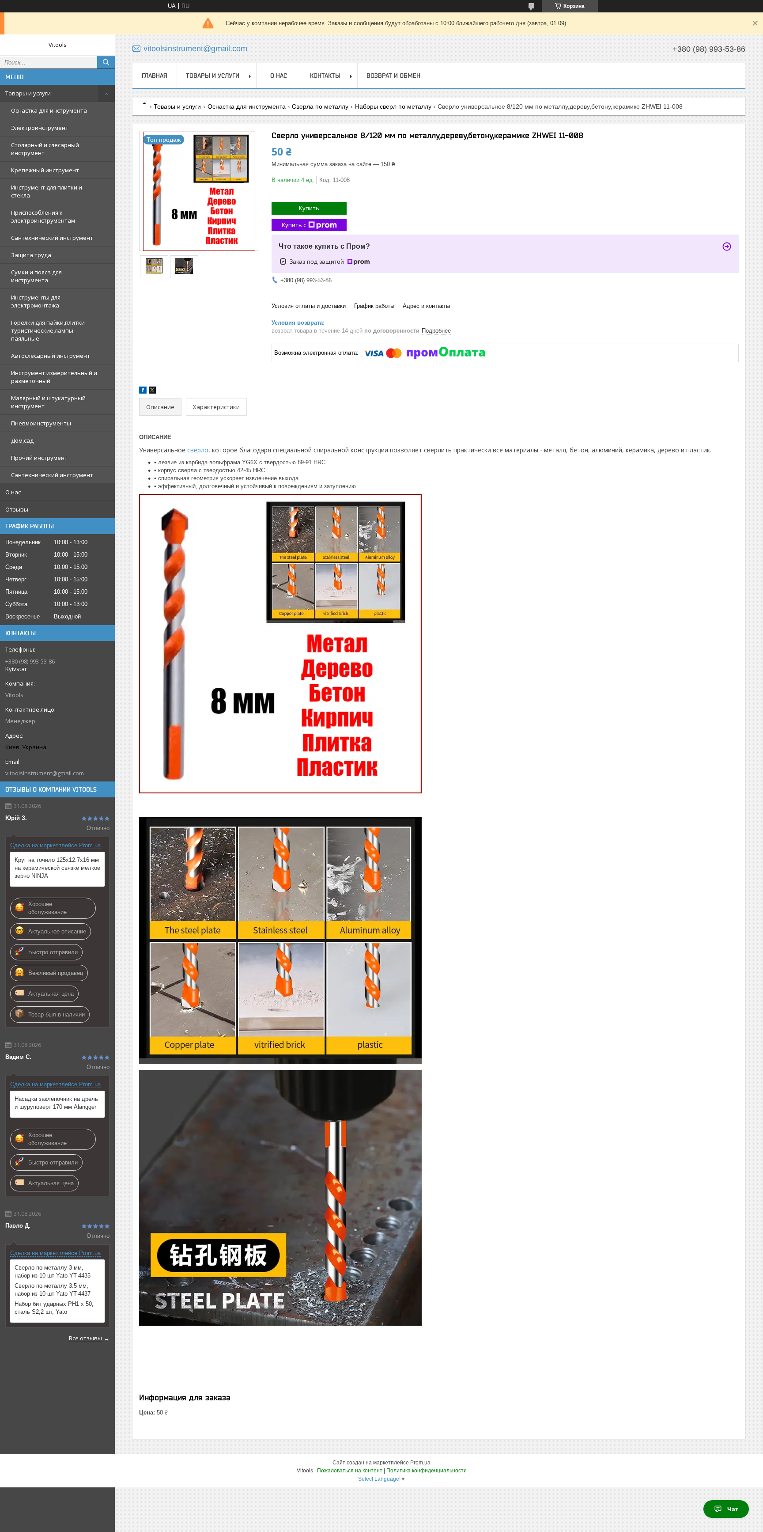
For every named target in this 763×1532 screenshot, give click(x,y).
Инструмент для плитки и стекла (46, 191)
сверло (197, 450)
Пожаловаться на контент (349, 1471)
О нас (13, 492)
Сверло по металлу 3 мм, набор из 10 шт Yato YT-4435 (53, 1271)
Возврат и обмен (393, 75)
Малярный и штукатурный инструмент (48, 402)
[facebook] (143, 391)
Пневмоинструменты (41, 423)
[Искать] (106, 62)
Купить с (294, 225)
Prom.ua (420, 1463)
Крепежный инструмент (45, 170)
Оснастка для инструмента (49, 110)
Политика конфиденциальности (426, 1471)
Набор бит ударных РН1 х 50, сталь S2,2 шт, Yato (54, 1308)
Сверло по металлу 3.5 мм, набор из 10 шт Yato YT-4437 (53, 1289)
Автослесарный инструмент (50, 356)
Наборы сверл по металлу (393, 106)
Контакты (325, 75)
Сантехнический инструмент (52, 238)
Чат (732, 1509)
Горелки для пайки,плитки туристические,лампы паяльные (48, 330)
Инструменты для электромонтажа (35, 301)
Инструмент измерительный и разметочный (54, 377)
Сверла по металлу (320, 106)
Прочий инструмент (39, 458)
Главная (154, 75)
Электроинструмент (39, 128)
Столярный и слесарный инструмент (45, 149)
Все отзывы (85, 1338)
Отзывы (16, 509)
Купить (309, 208)
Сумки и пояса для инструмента (36, 276)
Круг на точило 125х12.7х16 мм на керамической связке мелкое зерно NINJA (57, 868)
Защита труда (31, 255)
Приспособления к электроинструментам (43, 216)
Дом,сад (22, 440)
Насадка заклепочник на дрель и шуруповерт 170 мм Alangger (56, 1103)
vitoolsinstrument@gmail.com (44, 773)
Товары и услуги (28, 93)
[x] (152, 391)
